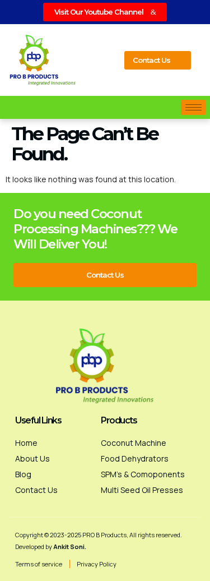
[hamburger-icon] (193, 107)
